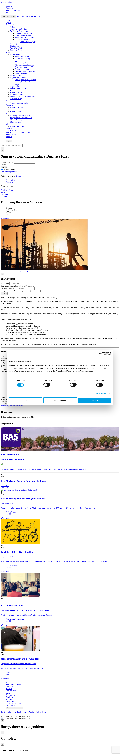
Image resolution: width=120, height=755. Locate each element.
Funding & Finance (17, 44)
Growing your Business (19, 29)
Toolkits (9, 128)
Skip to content (6, 2)
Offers (8, 109)
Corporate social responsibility (26, 71)
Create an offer (15, 111)
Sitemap (9, 699)
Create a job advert (17, 126)
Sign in (4, 167)
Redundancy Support (27, 42)
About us (9, 6)
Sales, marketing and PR (24, 67)
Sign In (8, 12)
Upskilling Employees (23, 35)
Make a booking (16, 120)
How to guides (11, 130)
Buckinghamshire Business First (28, 16)
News (8, 52)
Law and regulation (22, 63)
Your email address (8, 286)
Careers (8, 693)
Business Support (12, 25)
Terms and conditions (13, 703)
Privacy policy (11, 701)
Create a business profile (19, 103)
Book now (9, 182)
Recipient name (6, 288)
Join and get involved (13, 684)
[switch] (46, 385)
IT (16, 61)
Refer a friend (11, 135)
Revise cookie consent (14, 708)
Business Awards (16, 94)
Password (4, 165)
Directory (13, 101)
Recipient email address (9, 291)
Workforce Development (19, 31)
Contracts (9, 105)
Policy (17, 84)
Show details (101, 393)
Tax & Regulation (17, 48)
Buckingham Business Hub (20, 116)
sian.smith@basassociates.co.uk (12, 406)
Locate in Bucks (16, 50)
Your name (5, 283)
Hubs (8, 113)
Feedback (9, 697)
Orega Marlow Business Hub (21, 118)
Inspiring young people (23, 33)
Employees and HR (22, 56)
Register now (20, 176)
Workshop (5, 218)
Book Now (5, 488)
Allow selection (60, 400)
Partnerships (10, 695)
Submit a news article (18, 88)
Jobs (7, 124)
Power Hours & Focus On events (22, 97)
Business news (15, 54)
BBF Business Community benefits (19, 132)
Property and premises (23, 69)
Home (8, 21)
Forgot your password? (9, 172)
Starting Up (14, 46)
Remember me (9, 170)
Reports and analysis (18, 78)
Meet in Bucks (15, 122)
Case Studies (15, 86)
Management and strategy (24, 65)
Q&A (12, 27)
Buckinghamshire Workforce (25, 82)
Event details (10, 180)
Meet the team (11, 691)
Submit (4, 293)
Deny (26, 400)
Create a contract (16, 107)
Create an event (16, 92)
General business (21, 73)
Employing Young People (24, 37)
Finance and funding (22, 59)
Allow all (94, 400)
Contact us (9, 8)
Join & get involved (13, 10)
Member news (15, 75)
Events (8, 90)
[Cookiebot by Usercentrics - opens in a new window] (100, 353)
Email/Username (7, 162)
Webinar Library (16, 99)
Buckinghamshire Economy (25, 80)
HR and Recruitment (22, 40)
